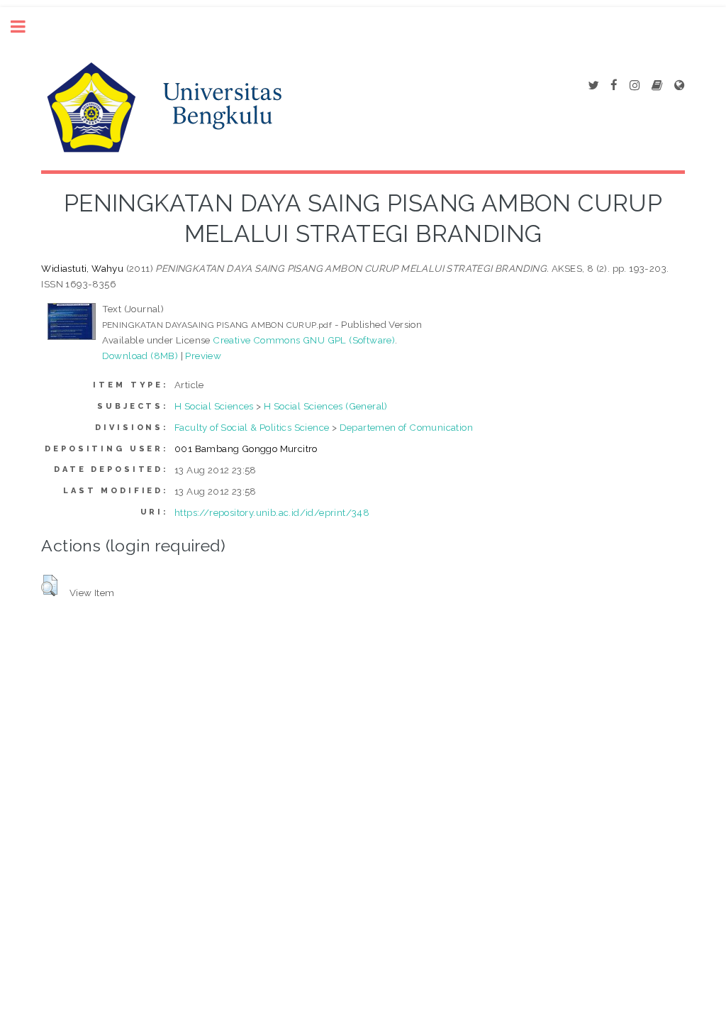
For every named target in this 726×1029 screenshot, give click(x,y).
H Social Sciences (214, 406)
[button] (49, 585)
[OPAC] (657, 86)
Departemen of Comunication (406, 427)
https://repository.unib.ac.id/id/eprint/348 (271, 512)
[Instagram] (635, 86)
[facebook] (614, 86)
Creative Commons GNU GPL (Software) (304, 340)
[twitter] (593, 86)
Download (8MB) (140, 355)
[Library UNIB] (679, 86)
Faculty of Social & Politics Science (251, 427)
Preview (203, 355)
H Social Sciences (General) (326, 406)
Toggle (25, 26)
